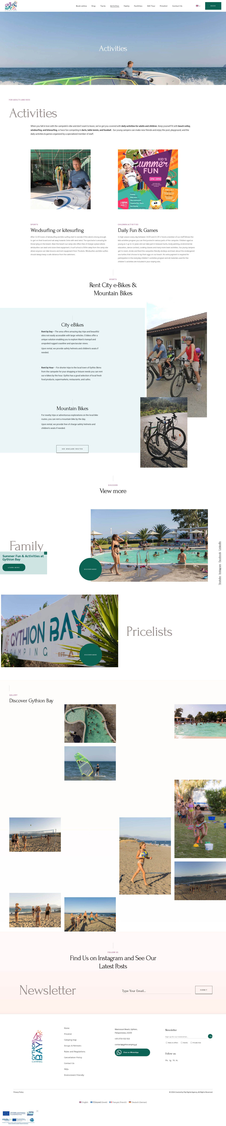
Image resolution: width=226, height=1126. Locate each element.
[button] (45, 553)
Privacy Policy (19, 1092)
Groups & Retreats (72, 1045)
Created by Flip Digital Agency (186, 1092)
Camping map (70, 1039)
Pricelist (68, 1034)
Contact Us (69, 1063)
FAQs (66, 1069)
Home (66, 1028)
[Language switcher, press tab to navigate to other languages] (198, 6)
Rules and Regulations (74, 1051)
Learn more (14, 567)
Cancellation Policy (73, 1057)
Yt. (174, 1060)
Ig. (170, 1060)
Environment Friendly (74, 1075)
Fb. (166, 1060)
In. (177, 1060)
